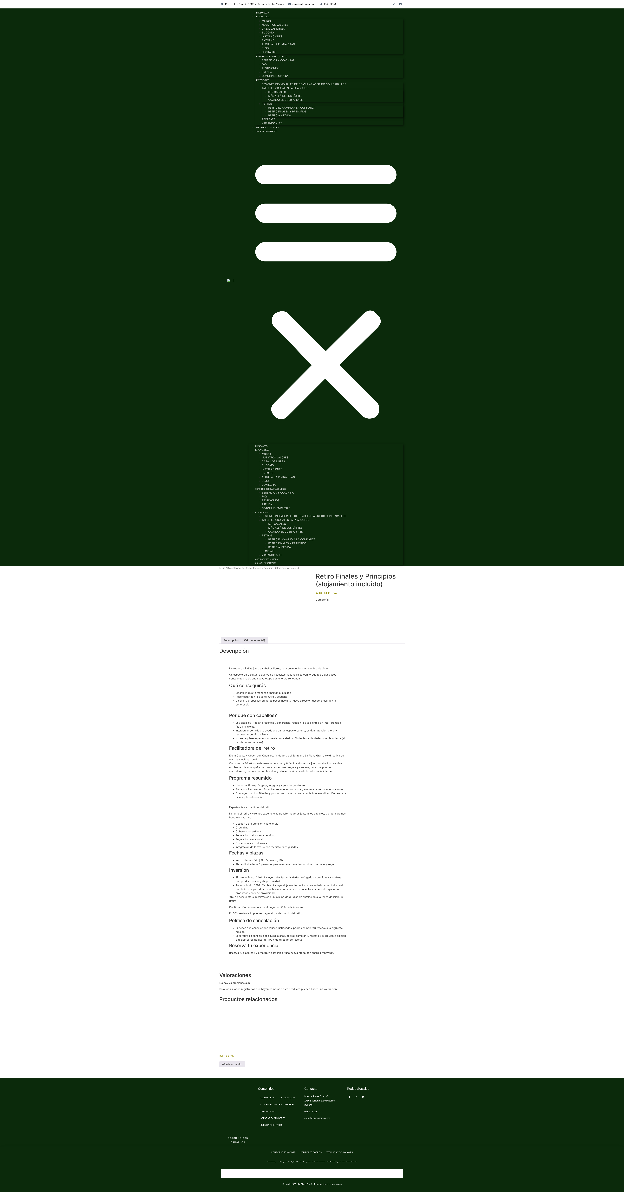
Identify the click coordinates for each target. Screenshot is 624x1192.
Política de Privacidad (283, 1152)
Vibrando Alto (272, 123)
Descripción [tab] (231, 640)
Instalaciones (272, 36)
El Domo (268, 32)
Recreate (268, 119)
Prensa (267, 72)
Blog (265, 48)
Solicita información (266, 131)
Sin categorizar (235, 568)
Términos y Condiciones (339, 1152)
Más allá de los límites (285, 96)
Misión (266, 20)
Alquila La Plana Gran (278, 44)
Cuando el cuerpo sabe (285, 99)
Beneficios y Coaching (278, 60)
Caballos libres (273, 28)
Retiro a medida (279, 115)
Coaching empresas (276, 76)
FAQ (264, 64)
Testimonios (270, 68)
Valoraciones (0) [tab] (254, 640)
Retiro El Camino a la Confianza (291, 107)
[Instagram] (393, 4)
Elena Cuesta (262, 13)
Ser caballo (277, 92)
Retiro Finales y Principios (287, 111)
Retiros (267, 103)
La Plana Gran (263, 17)
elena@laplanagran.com (317, 1118)
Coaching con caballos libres (271, 56)
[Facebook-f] (387, 4)
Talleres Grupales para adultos (285, 88)
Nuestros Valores (275, 24)
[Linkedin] (400, 4)
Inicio (222, 568)
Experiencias (262, 80)
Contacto (269, 52)
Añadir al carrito (232, 1064)
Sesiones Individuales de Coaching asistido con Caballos (304, 84)
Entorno (268, 40)
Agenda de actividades (267, 127)
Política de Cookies (311, 1152)
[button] (326, 288)
